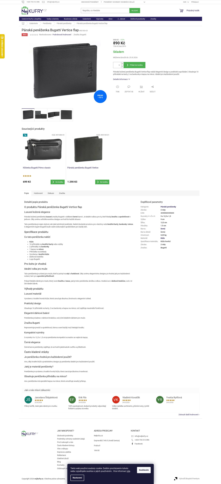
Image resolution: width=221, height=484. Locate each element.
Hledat (134, 11)
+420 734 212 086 (142, 440)
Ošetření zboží (63, 458)
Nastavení (77, 478)
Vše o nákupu (62, 449)
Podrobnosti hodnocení (62, 35)
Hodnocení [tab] (38, 193)
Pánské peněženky (168, 207)
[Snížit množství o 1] (122, 66)
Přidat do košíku (136, 65)
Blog (59, 462)
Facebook (139, 444)
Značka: (80, 35)
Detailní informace (120, 79)
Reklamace (61, 455)
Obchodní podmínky (90, 2)
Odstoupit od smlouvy (66, 468)
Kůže (163, 238)
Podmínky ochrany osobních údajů (119, 2)
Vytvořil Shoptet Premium (189, 479)
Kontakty (61, 465)
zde (128, 471)
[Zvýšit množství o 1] (122, 63)
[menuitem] (31, 19)
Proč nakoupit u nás (65, 442)
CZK (185, 2)
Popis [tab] (26, 193)
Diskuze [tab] (51, 193)
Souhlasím (144, 470)
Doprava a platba (64, 452)
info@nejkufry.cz (141, 436)
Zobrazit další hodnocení (188, 415)
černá (163, 229)
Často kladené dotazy (65, 445)
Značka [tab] (62, 193)
